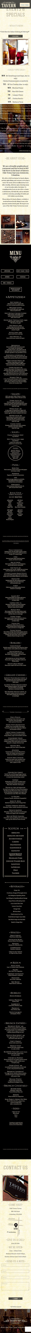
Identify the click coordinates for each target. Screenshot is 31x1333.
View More (15, 36)
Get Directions (12, 1232)
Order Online (25, 5)
